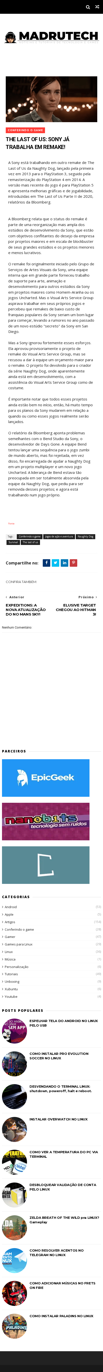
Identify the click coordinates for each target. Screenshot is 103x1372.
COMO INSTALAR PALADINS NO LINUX (61, 1316)
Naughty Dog (85, 536)
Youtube (11, 996)
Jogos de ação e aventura (59, 536)
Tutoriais (11, 974)
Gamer (10, 936)
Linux (9, 951)
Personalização (16, 966)
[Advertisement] (31, 730)
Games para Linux (18, 944)
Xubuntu (11, 989)
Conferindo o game (25, 130)
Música (10, 959)
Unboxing (12, 981)
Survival (13, 542)
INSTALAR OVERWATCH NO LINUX (58, 1119)
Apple (9, 914)
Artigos (10, 922)
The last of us (30, 542)
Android (11, 907)
